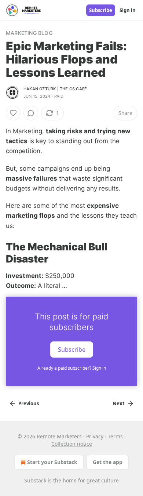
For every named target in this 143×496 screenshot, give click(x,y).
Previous (28, 403)
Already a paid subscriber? (71, 368)
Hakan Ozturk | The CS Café (55, 88)
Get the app (107, 462)
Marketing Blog (29, 33)
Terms (115, 436)
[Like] (13, 113)
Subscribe (100, 10)
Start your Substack (52, 462)
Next (119, 403)
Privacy (94, 436)
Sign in (128, 10)
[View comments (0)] (30, 113)
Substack (35, 480)
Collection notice (71, 443)
